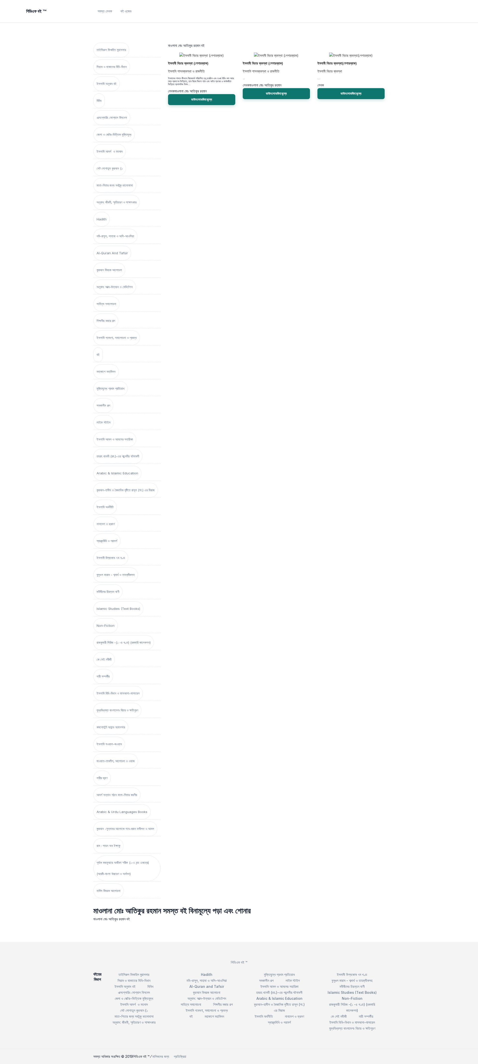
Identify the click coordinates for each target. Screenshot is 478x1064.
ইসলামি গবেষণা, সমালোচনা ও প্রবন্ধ (117, 338)
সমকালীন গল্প (103, 405)
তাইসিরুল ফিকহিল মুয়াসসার (111, 50)
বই (98, 355)
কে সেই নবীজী (104, 659)
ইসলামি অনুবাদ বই (107, 84)
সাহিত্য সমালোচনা (106, 304)
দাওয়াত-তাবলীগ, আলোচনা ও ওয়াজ (116, 761)
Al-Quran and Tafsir (112, 253)
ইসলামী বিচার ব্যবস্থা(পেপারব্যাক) (337, 63)
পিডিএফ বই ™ (239, 962)
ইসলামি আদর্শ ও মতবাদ (109, 151)
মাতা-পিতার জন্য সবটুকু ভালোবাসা (115, 185)
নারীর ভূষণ (102, 778)
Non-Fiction (106, 625)
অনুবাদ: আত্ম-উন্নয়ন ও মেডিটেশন (115, 287)
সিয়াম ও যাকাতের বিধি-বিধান (112, 67)
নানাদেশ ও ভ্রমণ (106, 524)
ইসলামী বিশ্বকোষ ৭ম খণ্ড (111, 558)
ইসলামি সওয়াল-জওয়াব (109, 744)
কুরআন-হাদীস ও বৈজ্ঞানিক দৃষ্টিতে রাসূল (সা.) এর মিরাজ (126, 490)
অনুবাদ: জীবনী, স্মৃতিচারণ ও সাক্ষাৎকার (116, 202)
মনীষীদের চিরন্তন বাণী (108, 592)
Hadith (102, 219)
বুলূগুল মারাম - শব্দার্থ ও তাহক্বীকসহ (116, 575)
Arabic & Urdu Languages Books (122, 812)
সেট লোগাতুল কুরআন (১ (110, 168)
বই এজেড (126, 11)
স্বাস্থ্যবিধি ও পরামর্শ (107, 541)
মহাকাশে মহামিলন (106, 372)
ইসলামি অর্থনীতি (105, 507)
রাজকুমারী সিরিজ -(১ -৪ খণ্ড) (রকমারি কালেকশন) (124, 642)
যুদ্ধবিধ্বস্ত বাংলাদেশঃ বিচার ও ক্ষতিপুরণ (117, 710)
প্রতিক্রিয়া (180, 1056)
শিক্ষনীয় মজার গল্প (106, 321)
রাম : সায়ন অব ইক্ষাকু (108, 846)
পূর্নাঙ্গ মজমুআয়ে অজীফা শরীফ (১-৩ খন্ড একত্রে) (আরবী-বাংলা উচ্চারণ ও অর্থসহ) (123, 868)
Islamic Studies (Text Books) (118, 609)
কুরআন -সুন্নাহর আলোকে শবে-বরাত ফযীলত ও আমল (125, 829)
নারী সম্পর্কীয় (103, 676)
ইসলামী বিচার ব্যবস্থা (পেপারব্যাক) (188, 63)
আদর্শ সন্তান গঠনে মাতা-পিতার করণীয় (117, 795)
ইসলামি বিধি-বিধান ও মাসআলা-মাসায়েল (118, 693)
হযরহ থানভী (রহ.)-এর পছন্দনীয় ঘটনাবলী (118, 456)
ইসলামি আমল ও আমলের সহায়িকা (115, 439)
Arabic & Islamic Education (117, 473)
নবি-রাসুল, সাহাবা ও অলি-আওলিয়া (115, 236)
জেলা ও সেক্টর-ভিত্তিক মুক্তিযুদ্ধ (114, 134)
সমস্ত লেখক (105, 11)
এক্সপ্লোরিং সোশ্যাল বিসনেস (112, 118)
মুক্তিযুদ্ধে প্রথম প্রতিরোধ (110, 388)
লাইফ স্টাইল (104, 422)
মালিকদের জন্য (160, 1056)
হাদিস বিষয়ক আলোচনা (108, 891)
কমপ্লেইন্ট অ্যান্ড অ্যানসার (111, 727)
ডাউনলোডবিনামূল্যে (201, 99)
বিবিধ (99, 101)
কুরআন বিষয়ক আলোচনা (109, 270)
